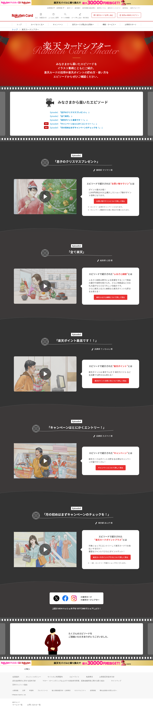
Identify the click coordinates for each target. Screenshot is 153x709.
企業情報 (15, 690)
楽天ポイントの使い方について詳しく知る (110, 381)
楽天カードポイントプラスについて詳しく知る (110, 557)
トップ (15, 29)
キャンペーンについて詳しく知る (110, 467)
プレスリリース (43, 690)
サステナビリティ (80, 690)
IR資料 (31, 690)
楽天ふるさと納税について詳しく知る (110, 297)
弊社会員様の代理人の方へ (108, 690)
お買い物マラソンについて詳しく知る (110, 201)
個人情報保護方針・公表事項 (61, 690)
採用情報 (93, 690)
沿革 (23, 690)
